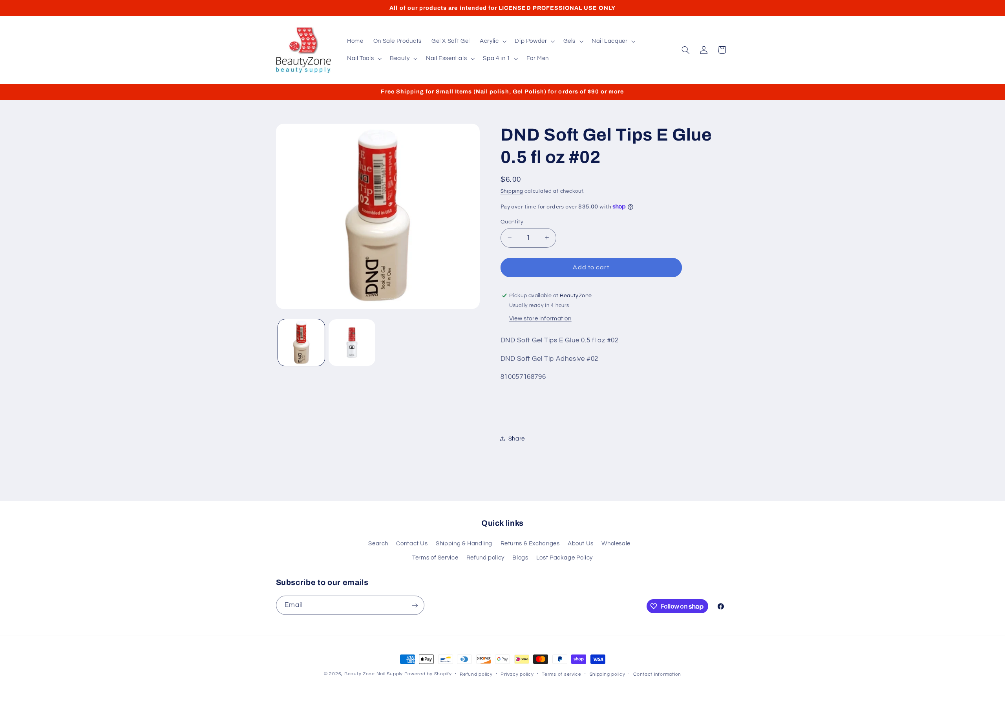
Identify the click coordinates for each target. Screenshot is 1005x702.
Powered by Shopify (428, 674)
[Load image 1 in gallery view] (301, 342)
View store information (540, 318)
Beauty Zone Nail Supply (373, 674)
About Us (581, 544)
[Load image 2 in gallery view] (352, 342)
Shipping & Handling (464, 544)
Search (378, 544)
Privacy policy (517, 674)
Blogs (520, 558)
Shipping (512, 191)
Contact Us (412, 544)
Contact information (657, 674)
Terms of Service (435, 558)
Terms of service (561, 674)
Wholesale (615, 544)
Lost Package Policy (564, 558)
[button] (492, 41)
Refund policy (485, 558)
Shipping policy (607, 674)
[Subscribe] (415, 605)
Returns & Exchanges (530, 544)
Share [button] (516, 438)
